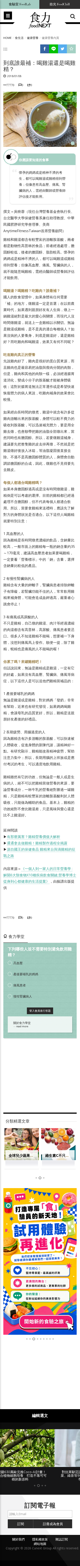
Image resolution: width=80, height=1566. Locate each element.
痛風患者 (19, 985)
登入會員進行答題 (40, 1011)
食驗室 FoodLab (20, 4)
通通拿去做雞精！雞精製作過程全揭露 (37, 843)
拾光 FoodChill (60, 4)
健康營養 (32, 38)
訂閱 (20, 1524)
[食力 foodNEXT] (40, 20)
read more (22, 1026)
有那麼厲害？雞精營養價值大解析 (33, 836)
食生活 (19, 38)
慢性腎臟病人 (22, 996)
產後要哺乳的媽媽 (25, 974)
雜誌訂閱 (61, 1539)
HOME (7, 38)
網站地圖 (40, 1544)
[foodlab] (40, 1261)
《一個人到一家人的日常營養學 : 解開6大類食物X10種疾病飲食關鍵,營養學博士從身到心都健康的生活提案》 (39, 875)
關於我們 (18, 1539)
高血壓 (18, 963)
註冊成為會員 (53, 1524)
